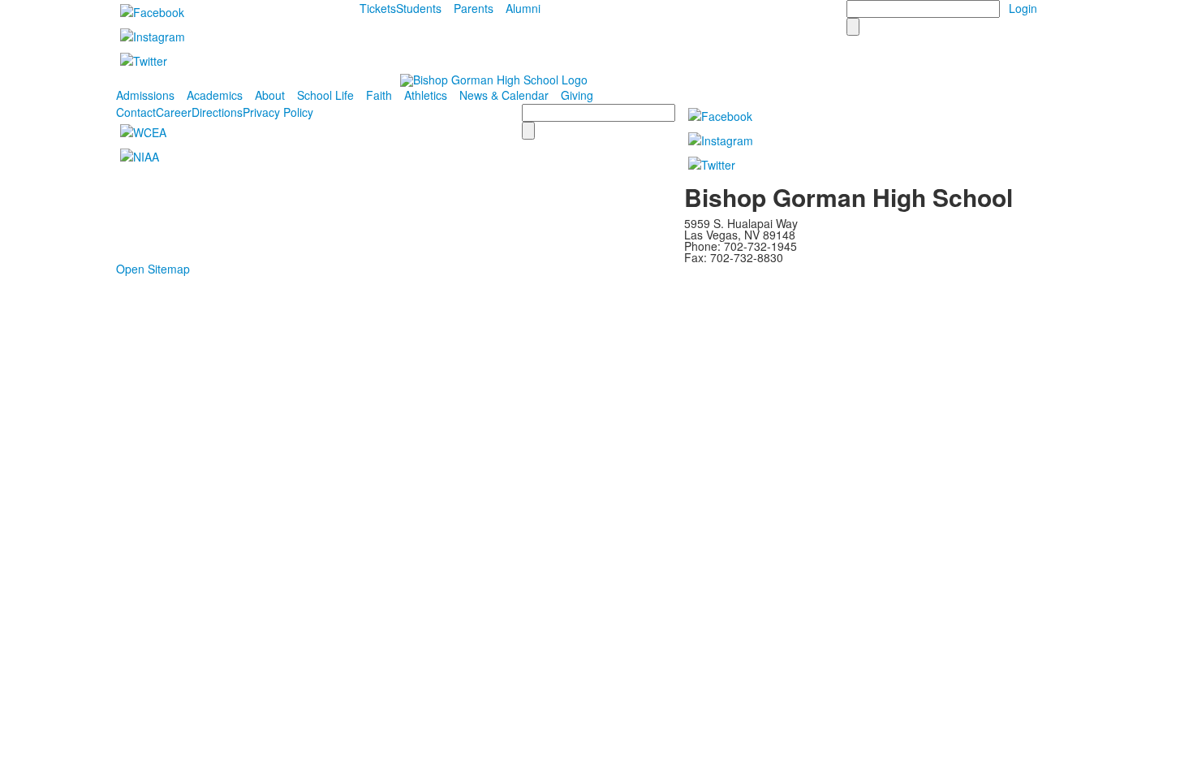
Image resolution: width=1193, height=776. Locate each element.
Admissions (145, 95)
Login (1023, 8)
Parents (473, 8)
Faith (379, 95)
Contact (136, 112)
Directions (217, 112)
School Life (325, 95)
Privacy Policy (278, 112)
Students (418, 8)
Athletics (425, 95)
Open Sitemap (153, 269)
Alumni (523, 8)
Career (174, 112)
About (270, 95)
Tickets (378, 8)
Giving (577, 95)
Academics (215, 95)
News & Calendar (504, 95)
